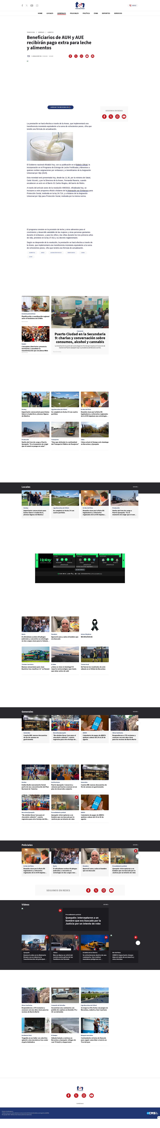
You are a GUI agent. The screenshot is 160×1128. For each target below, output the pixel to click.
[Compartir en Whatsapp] (81, 56)
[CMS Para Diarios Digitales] (152, 1113)
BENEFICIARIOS (71, 252)
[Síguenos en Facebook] (22, 5)
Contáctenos (80, 1103)
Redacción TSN (37, 56)
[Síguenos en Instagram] (37, 5)
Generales (61, 13)
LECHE (30, 257)
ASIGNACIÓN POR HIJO (56, 252)
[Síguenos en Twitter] (27, 5)
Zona (96, 13)
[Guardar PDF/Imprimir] (92, 56)
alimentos (50, 32)
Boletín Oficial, (82, 165)
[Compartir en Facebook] (70, 56)
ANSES (42, 252)
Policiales (74, 13)
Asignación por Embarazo (78, 191)
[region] (80, 23)
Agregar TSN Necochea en (59, 107)
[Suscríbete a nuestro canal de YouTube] (31, 5)
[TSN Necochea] (80, 5)
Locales (50, 13)
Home (40, 13)
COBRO (83, 252)
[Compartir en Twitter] (76, 56)
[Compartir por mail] (87, 56)
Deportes (106, 13)
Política (86, 13)
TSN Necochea (31, 32)
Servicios (118, 13)
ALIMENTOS (32, 252)
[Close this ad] (158, 1117)
